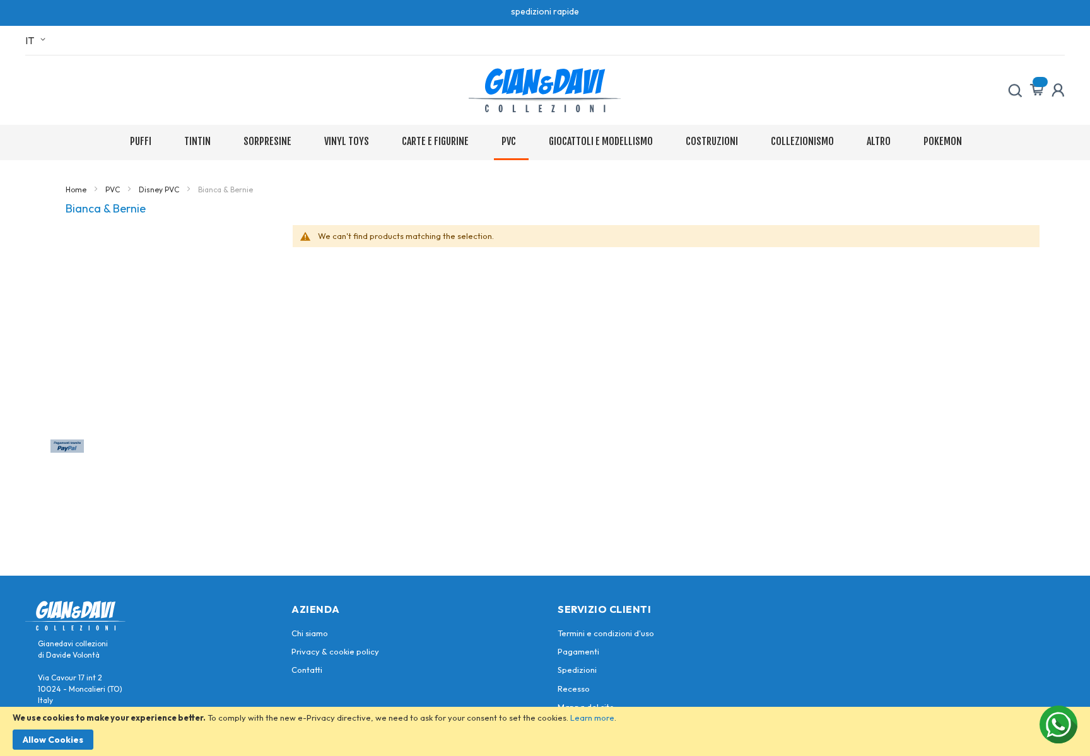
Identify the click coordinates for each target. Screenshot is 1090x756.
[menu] (545, 142)
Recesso (574, 688)
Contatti (306, 670)
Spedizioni (577, 670)
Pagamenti (578, 651)
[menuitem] (143, 141)
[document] (545, 731)
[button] (37, 40)
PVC (113, 189)
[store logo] (545, 90)
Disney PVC (160, 189)
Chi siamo (309, 633)
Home (77, 189)
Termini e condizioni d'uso (606, 633)
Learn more (592, 717)
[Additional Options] (67, 449)
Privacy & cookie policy (335, 651)
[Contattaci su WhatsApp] (1058, 724)
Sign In (1058, 90)
